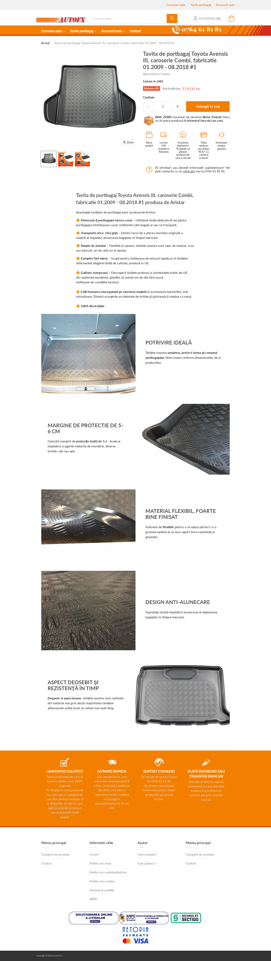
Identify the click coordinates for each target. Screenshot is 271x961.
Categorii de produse (55, 854)
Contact (135, 31)
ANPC (93, 899)
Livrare (94, 854)
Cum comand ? (147, 854)
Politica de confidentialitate (108, 872)
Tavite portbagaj (200, 5)
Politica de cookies (102, 881)
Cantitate (148, 97)
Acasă (45, 43)
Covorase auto (175, 5)
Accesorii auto (225, 5)
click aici (189, 171)
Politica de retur (100, 863)
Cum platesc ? (146, 863)
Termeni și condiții (101, 890)
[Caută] (172, 18)
